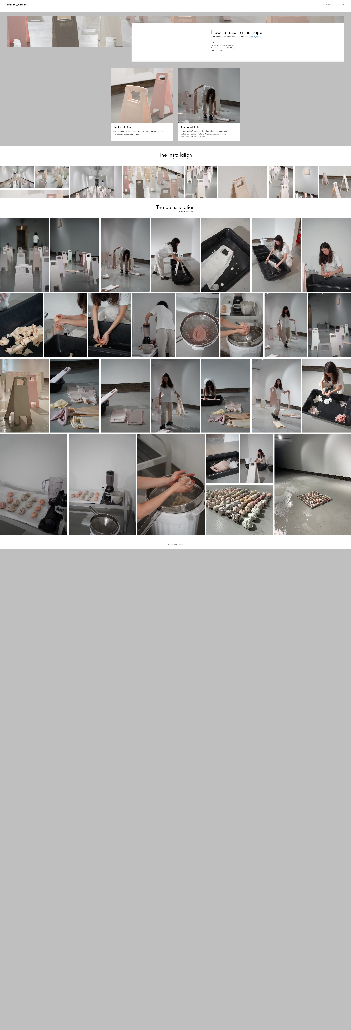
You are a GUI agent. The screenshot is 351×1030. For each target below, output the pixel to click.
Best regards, (255, 36)
